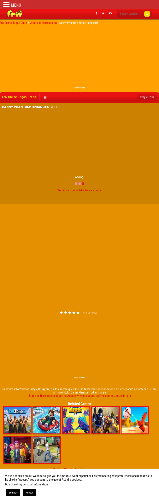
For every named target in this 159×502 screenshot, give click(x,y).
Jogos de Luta (122, 395)
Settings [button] (13, 492)
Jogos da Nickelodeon (41, 395)
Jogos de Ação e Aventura (71, 395)
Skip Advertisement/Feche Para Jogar (79, 190)
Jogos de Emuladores (100, 395)
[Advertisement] (79, 57)
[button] (7, 4)
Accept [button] (29, 492)
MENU (16, 5)
